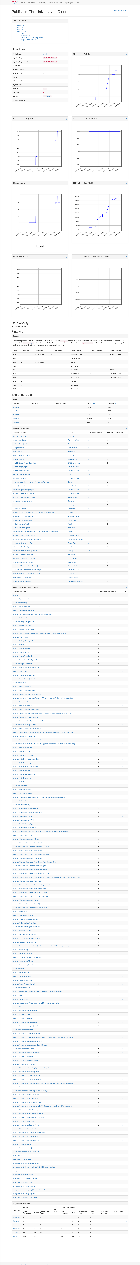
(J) (126, 54)
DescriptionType (73, 459)
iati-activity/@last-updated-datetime (24, 610)
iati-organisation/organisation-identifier (25, 1178)
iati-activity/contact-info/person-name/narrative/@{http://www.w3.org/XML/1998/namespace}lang (44, 744)
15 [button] (89, 551)
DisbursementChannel (75, 539)
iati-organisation (18, 1155)
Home (23, 3)
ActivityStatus (72, 444)
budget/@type (29, 343)
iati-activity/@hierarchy (20, 603)
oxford (45, 54)
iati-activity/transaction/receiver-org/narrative (27, 1102)
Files (22, 33)
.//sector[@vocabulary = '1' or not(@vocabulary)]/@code (31, 482)
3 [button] (88, 440)
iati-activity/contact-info (20, 683)
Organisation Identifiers (28, 40)
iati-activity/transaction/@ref (21, 1014)
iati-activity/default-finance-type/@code (25, 767)
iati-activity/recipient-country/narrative (25, 942)
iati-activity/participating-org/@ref (23, 816)
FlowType (71, 524)
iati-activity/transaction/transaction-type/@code (28, 1140)
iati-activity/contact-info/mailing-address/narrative (28, 721)
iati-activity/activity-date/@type (22, 625)
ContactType (72, 509)
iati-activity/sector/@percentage (23, 976)
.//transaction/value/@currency (22, 501)
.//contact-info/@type (19, 509)
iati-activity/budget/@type (21, 652)
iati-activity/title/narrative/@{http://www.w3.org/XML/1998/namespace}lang (36, 1003)
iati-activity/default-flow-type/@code (24, 774)
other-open (47, 96)
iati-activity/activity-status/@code (23, 641)
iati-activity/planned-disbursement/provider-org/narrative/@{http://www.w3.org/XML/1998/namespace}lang (47, 877)
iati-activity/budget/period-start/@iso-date (26, 667)
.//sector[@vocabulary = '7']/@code (24, 558)
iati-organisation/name (20, 1171)
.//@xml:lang (17, 505)
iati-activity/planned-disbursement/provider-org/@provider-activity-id (34, 862)
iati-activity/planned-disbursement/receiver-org (27, 881)
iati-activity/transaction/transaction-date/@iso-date (29, 1133)
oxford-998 (16, 407)
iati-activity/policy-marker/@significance (25, 919)
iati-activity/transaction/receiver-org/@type (26, 1098)
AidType (70, 512)
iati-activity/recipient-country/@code (24, 934)
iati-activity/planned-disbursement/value (25, 900)
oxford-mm (16, 415)
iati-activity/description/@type (22, 789)
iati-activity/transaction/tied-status (23, 1121)
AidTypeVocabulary (74, 516)
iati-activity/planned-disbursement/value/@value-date (30, 908)
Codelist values (26, 36)
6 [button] (88, 470)
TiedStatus (71, 528)
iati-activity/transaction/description (23, 1030)
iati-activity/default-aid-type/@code (24, 755)
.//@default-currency (19, 436)
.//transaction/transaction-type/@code (25, 497)
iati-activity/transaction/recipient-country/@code (28, 1113)
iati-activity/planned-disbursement (23, 835)
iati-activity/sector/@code (21, 972)
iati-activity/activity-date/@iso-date (24, 622)
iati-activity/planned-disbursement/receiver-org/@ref (29, 889)
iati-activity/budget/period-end (22, 656)
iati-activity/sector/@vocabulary (23, 980)
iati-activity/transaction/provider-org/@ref (26, 1072)
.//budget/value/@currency (21, 455)
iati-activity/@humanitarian (21, 606)
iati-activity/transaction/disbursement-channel (27, 1041)
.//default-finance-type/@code (22, 520)
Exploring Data (69, 3)
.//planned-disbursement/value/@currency (26, 573)
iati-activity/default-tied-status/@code (24, 782)
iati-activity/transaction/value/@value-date (26, 1152)
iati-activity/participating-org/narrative (24, 828)
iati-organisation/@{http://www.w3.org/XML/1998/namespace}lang (34, 1167)
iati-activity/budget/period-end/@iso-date (26, 660)
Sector (70, 482)
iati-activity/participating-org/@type (24, 824)
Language (71, 505)
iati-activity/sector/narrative (21, 988)
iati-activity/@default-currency (22, 599)
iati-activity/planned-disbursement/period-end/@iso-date (31, 847)
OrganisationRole (73, 467)
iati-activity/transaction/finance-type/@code (26, 1052)
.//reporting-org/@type (20, 478)
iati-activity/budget (18, 645)
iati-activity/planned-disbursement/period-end (27, 843)
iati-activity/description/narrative (23, 793)
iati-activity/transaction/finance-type (24, 1049)
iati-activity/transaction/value (22, 1144)
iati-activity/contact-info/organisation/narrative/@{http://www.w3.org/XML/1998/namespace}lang (43, 732)
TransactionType (73, 497)
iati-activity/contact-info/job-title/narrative (26, 709)
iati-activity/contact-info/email (22, 702)
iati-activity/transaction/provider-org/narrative (27, 1079)
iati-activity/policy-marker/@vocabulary (25, 923)
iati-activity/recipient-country (22, 930)
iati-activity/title (17, 995)
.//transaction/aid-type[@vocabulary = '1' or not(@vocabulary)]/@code (35, 531)
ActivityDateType (73, 440)
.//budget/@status (18, 448)
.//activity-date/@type (19, 440)
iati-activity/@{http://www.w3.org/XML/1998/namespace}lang (32, 614)
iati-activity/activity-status (20, 637)
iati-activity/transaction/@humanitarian (25, 1011)
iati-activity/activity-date (20, 618)
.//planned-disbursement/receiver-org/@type (27, 570)
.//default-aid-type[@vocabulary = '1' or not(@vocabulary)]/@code (34, 512)
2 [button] (88, 448)
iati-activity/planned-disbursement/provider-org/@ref (29, 866)
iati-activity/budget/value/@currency (24, 675)
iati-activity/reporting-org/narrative (23, 965)
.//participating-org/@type (21, 470)
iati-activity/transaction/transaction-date (25, 1129)
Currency (71, 436)
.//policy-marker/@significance (22, 577)
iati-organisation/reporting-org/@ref (24, 1186)
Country (70, 474)
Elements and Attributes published (32, 38)
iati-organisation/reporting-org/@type (24, 1194)
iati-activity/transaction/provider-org (24, 1064)
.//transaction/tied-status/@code (23, 554)
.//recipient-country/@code (21, 474)
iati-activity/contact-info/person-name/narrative (28, 740)
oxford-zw (16, 422)
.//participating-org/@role (21, 467)
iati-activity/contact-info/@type (22, 686)
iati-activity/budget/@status (21, 648)
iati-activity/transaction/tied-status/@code (26, 1125)
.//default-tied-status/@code (21, 528)
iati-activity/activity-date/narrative (23, 629)
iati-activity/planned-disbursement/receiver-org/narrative (31, 896)
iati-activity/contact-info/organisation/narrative (27, 728)
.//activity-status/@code (20, 444)
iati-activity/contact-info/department (24, 690)
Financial (20, 29)
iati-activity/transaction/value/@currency (25, 1148)
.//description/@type (19, 459)
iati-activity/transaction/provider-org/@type (26, 1075)
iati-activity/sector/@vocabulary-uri (24, 984)
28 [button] (89, 474)
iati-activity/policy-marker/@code (23, 915)
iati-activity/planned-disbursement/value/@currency (29, 904)
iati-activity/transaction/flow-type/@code (25, 1060)
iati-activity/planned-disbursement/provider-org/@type (30, 869)
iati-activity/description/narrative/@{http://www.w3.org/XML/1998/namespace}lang (39, 797)
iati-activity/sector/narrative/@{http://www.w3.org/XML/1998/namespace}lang (37, 991)
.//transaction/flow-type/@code (22, 547)
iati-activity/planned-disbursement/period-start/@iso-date (31, 854)
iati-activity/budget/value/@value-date (25, 679)
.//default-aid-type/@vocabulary (23, 516)
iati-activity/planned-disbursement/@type (26, 839)
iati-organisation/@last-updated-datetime (26, 1163)
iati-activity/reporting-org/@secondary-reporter (28, 957)
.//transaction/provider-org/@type (23, 490)
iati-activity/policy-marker (20, 911)
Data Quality (42, 3)
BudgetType (72, 451)
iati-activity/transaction (20, 1007)
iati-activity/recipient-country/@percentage (26, 938)
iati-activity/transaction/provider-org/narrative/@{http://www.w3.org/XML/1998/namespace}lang (43, 1083)
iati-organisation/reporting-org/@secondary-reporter (29, 1190)
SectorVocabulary (73, 486)
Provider (15, 1232)
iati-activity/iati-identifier (20, 801)
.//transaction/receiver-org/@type (23, 493)
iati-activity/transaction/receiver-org (24, 1087)
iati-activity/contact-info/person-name (24, 736)
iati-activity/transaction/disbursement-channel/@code (30, 1045)
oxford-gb (16, 411)
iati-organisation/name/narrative (23, 1174)
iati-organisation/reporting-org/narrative (25, 1197)
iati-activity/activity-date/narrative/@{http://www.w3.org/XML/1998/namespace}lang (39, 633)
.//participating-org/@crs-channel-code (25, 463)
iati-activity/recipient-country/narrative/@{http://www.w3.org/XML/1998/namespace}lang (41, 946)
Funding (15, 1225)
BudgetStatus (72, 448)
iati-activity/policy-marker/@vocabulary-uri (26, 927)
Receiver (15, 1236)
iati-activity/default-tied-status (22, 778)
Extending (16, 1221)
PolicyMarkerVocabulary (76, 581)
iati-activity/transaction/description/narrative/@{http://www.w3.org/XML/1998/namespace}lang (43, 1037)
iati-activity (16, 595)
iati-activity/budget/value (20, 671)
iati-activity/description (20, 786)
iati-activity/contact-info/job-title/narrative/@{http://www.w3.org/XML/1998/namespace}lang (42, 713)
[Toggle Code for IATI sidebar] (15, 2)
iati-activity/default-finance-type (23, 763)
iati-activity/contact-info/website (23, 747)
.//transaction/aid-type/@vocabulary (24, 535)
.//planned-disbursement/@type (23, 562)
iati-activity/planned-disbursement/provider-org (28, 858)
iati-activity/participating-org (21, 805)
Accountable (17, 1217)
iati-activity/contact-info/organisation (24, 725)
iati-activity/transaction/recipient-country (25, 1110)
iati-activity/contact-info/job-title (22, 706)
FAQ (78, 3)
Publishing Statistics (55, 3)
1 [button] (88, 436)
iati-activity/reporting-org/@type (23, 961)
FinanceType (72, 520)
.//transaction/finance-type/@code (23, 543)
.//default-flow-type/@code (21, 524)
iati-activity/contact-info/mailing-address (25, 717)
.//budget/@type (18, 451)
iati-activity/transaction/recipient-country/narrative (28, 1117)
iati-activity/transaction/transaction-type (25, 1136)
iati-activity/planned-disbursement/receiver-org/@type (30, 892)
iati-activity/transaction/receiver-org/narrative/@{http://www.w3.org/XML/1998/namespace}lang (43, 1106)
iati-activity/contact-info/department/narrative (27, 694)
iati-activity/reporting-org (20, 950)
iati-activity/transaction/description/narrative (26, 1033)
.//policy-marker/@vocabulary (22, 581)
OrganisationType (73, 470)
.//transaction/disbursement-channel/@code (27, 539)
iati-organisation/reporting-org (22, 1182)
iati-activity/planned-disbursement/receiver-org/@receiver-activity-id (34, 885)
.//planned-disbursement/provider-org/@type (27, 566)
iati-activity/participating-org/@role (24, 820)
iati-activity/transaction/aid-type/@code (25, 1022)
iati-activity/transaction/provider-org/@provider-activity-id (31, 1068)
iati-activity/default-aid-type (21, 751)
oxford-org (16, 418)
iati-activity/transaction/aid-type (22, 1018)
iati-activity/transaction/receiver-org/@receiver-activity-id (31, 1091)
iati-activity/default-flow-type (21, 770)
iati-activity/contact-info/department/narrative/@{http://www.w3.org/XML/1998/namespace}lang (43, 698)
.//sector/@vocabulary (20, 486)
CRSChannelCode (74, 463)
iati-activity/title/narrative (20, 999)
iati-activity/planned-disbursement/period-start (27, 850)
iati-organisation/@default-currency (24, 1159)
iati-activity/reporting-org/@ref (22, 953)
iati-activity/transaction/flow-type (23, 1056)
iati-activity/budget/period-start (22, 664)
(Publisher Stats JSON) (120, 10)
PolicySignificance (74, 577)
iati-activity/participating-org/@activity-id (25, 808)
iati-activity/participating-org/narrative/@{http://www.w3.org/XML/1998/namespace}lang (41, 831)
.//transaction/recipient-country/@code (25, 551)
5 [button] (88, 463)
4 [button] (88, 467)
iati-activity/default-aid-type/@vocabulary (26, 759)
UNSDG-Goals (72, 558)
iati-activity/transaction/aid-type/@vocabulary (27, 1026)
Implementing (17, 1229)
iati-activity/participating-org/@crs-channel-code (28, 812)
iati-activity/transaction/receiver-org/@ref (26, 1094)
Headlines (31, 3)
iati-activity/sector (18, 969)
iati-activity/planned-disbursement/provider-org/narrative (31, 873)
